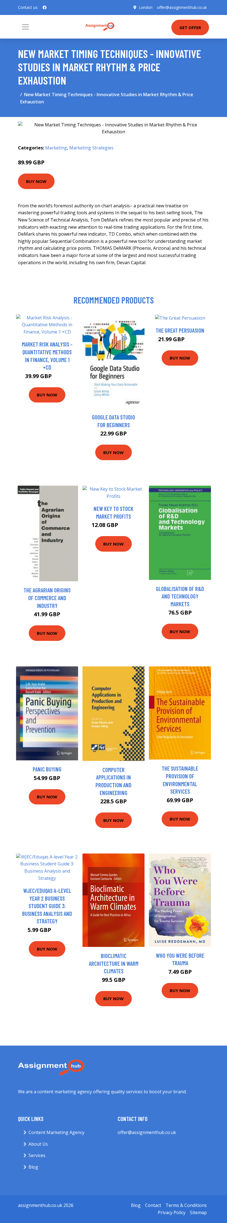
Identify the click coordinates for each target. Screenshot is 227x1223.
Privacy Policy (171, 1212)
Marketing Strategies (91, 148)
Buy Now (36, 181)
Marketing (56, 148)
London (146, 7)
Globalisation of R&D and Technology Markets (180, 596)
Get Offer (190, 27)
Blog (33, 1167)
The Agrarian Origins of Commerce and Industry (47, 598)
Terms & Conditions (186, 1205)
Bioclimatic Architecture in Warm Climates (113, 963)
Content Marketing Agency (56, 1132)
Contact (153, 1205)
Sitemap (198, 1212)
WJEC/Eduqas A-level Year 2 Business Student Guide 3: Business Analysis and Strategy (47, 905)
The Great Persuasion (180, 330)
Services (37, 1155)
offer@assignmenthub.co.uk (182, 7)
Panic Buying (47, 769)
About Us (38, 1144)
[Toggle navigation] (25, 27)
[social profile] (44, 7)
